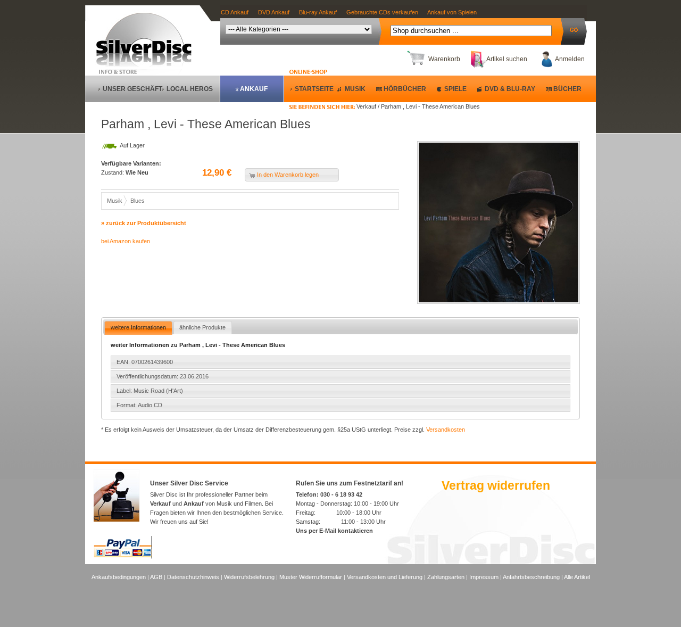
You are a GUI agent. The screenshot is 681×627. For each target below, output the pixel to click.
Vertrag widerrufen (496, 485)
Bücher (567, 89)
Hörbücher (405, 89)
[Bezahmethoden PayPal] (123, 557)
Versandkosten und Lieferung (384, 577)
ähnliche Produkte (202, 327)
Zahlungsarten (445, 577)
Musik (355, 89)
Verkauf (160, 503)
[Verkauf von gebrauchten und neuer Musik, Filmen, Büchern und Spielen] (148, 64)
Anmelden (570, 59)
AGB (156, 577)
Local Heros (190, 89)
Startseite (314, 89)
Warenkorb (444, 59)
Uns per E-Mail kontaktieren (334, 530)
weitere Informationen (138, 327)
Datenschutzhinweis (193, 577)
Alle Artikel (577, 577)
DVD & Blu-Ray (510, 89)
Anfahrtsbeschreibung (531, 577)
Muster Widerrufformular (310, 577)
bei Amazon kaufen (125, 241)
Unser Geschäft (132, 89)
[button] (292, 175)
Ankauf (254, 89)
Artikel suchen (506, 59)
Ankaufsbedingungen (119, 577)
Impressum (484, 577)
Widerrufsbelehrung (249, 577)
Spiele (455, 89)
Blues (137, 200)
